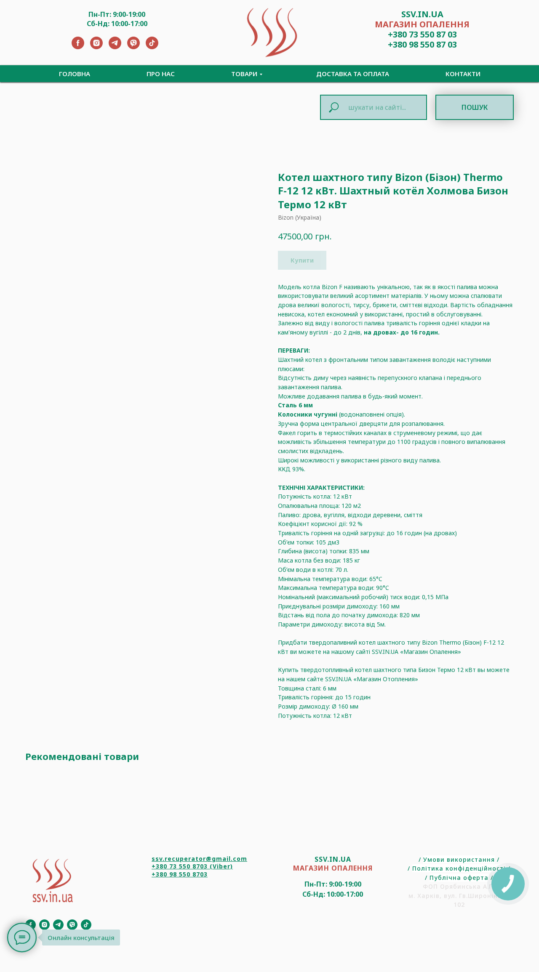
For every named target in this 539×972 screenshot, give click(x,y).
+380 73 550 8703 (180, 866)
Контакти (463, 73)
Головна (74, 73)
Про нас (161, 73)
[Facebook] (78, 46)
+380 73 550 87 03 (422, 34)
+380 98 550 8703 (180, 874)
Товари (244, 73)
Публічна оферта (459, 878)
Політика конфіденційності (459, 868)
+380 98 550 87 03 (422, 44)
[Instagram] (96, 46)
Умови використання (459, 859)
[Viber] (133, 46)
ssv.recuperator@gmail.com (199, 859)
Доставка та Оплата (352, 73)
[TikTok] (152, 46)
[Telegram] (115, 46)
